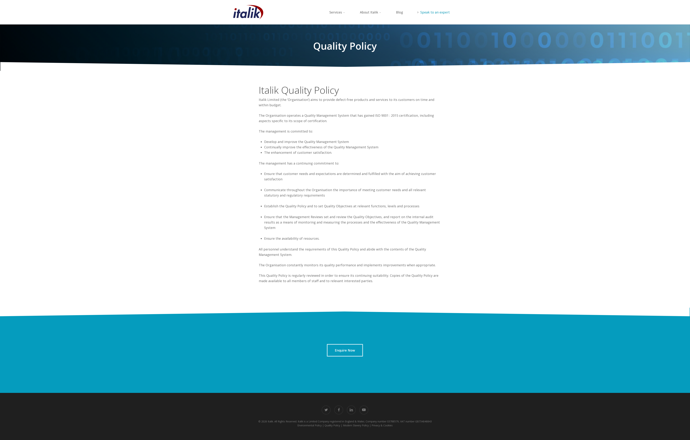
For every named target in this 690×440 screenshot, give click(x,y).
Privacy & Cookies (382, 425)
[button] (345, 350)
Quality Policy (332, 425)
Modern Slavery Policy (356, 425)
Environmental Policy (309, 425)
